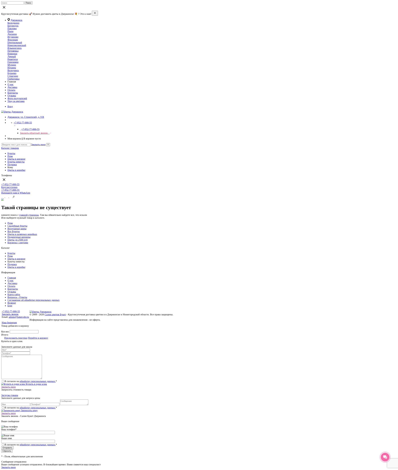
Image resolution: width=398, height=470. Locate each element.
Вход (10, 106)
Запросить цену (29, 410)
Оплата (11, 90)
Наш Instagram (9, 322)
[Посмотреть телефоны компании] (7, 196)
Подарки (12, 164)
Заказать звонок (10, 314)
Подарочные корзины (18, 237)
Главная (11, 277)
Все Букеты (13, 231)
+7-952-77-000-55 (11, 311)
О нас (10, 84)
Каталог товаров (10, 148)
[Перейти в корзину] (11, 196)
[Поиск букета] (3, 196)
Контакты (12, 92)
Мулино (11, 65)
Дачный (11, 56)
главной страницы (29, 215)
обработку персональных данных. (38, 381)
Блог (9, 305)
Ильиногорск (14, 48)
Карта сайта (13, 294)
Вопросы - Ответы (17, 297)
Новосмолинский (16, 45)
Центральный (14, 42)
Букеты (11, 153)
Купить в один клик (36, 384)
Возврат (11, 303)
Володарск (13, 70)
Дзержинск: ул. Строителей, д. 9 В (25, 117)
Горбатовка (13, 78)
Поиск (28, 3)
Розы (10, 156)
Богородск (13, 25)
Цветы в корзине (16, 159)
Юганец (11, 67)
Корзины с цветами (17, 242)
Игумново (12, 37)
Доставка (12, 87)
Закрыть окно (38, 144)
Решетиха (12, 59)
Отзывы (11, 95)
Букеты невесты (16, 161)
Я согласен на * (30, 381)
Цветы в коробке (16, 170)
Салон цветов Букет (55, 314)
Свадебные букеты (17, 226)
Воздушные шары (16, 228)
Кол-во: (5, 331)
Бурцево (11, 73)
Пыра (10, 31)
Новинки (12, 53)
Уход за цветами (16, 101)
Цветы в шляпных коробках (22, 234)
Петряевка (13, 51)
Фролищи (12, 39)
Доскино (12, 34)
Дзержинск (16, 20)
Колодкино (13, 23)
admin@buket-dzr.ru (19, 317)
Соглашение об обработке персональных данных (33, 300)
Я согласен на (30, 444)
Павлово (12, 28)
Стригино (12, 76)
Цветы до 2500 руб (17, 239)
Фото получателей (17, 98)
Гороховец (13, 62)
